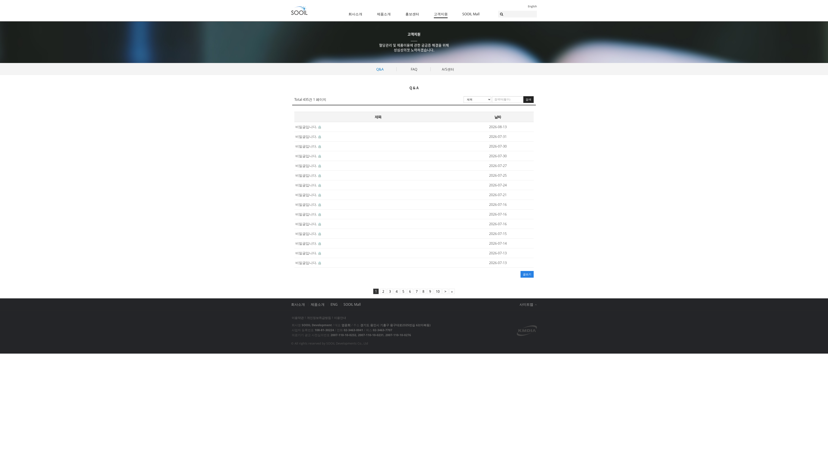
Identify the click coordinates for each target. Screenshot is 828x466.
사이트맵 (526, 304)
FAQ (414, 69)
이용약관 (298, 318)
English (532, 6)
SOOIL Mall (471, 14)
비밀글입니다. (306, 126)
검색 (528, 99)
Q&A (380, 69)
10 (438, 291)
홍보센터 (412, 14)
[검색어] (517, 14)
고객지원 (441, 14)
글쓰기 (527, 274)
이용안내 (340, 318)
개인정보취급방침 (319, 318)
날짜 (497, 116)
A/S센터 (448, 69)
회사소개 (355, 14)
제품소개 (384, 14)
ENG (334, 304)
